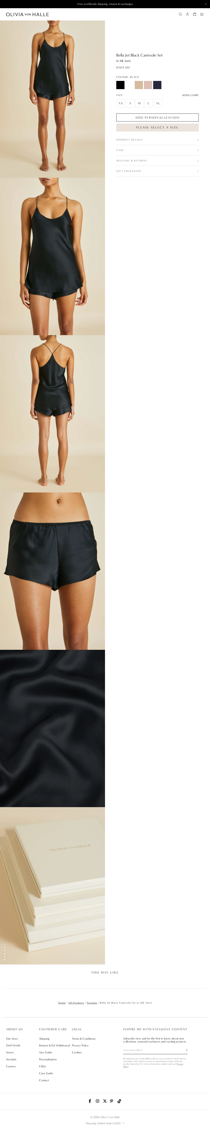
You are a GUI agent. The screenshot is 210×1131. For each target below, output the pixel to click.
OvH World (13, 1045)
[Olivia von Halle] (27, 14)
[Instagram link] (98, 1101)
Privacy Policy (80, 1045)
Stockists (11, 1059)
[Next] (203, 982)
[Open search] (180, 14)
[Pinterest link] (112, 1101)
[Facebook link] (91, 1101)
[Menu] (202, 14)
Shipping (44, 1038)
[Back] (6, 982)
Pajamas (92, 1002)
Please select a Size (157, 127)
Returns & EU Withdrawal (54, 1045)
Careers (11, 1066)
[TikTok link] (119, 1101)
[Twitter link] (105, 1101)
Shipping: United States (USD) (103, 1123)
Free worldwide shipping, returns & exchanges (105, 4)
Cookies (77, 1052)
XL (158, 103)
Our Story (12, 1038)
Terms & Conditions (83, 1038)
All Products (76, 1002)
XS (121, 103)
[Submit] (184, 1050)
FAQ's (42, 1066)
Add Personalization (157, 117)
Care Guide (46, 1073)
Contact (44, 1080)
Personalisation (48, 1059)
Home (62, 1002)
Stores (10, 1052)
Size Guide (45, 1052)
